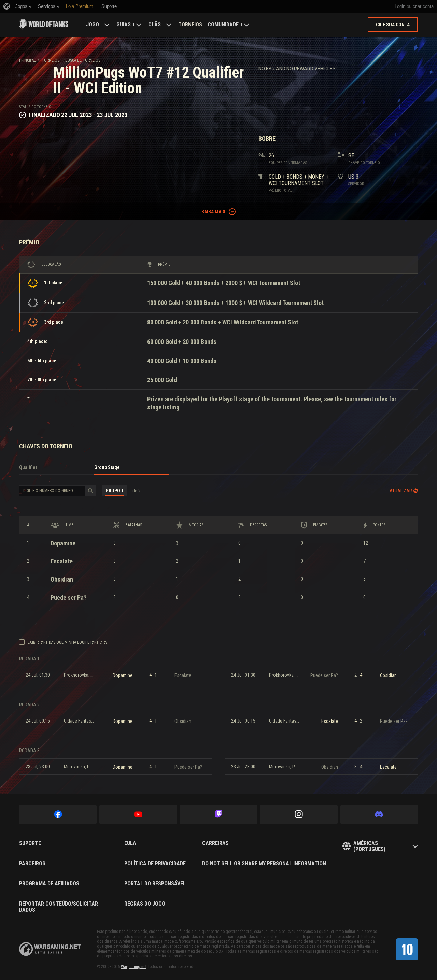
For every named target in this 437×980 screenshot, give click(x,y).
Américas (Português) (369, 846)
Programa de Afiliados (49, 884)
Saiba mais (213, 211)
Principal (27, 60)
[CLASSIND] (407, 949)
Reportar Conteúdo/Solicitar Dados (58, 907)
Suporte (30, 843)
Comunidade (223, 24)
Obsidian (62, 579)
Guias (123, 24)
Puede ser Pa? (68, 597)
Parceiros (32, 863)
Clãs (154, 24)
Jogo (92, 24)
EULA (130, 843)
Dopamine (63, 543)
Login (400, 6)
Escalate (62, 561)
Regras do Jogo (144, 904)
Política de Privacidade (155, 863)
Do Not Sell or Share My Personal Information (264, 863)
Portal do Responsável (155, 884)
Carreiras (215, 843)
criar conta (423, 6)
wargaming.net (50, 949)
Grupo (114, 490)
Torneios (190, 24)
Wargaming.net (133, 966)
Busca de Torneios (82, 60)
